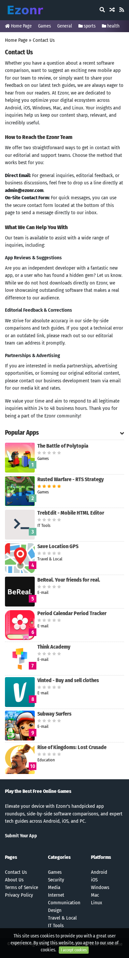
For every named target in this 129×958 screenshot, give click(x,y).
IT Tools (56, 925)
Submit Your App (21, 836)
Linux (96, 903)
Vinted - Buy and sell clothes (68, 680)
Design (55, 910)
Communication (64, 903)
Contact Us (44, 40)
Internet (56, 895)
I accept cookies (74, 950)
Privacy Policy (19, 895)
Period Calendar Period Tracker (72, 613)
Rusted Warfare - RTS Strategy (70, 479)
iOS (94, 880)
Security (56, 880)
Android (99, 872)
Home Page (21, 26)
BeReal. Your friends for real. (68, 580)
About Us (14, 880)
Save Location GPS (57, 546)
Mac (95, 895)
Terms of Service (21, 887)
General (64, 26)
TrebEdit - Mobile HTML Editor (70, 513)
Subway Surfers (54, 714)
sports (89, 26)
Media (54, 887)
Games (44, 26)
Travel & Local (62, 918)
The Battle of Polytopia (62, 446)
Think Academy (53, 647)
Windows (100, 887)
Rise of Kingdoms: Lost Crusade (72, 747)
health (112, 26)
